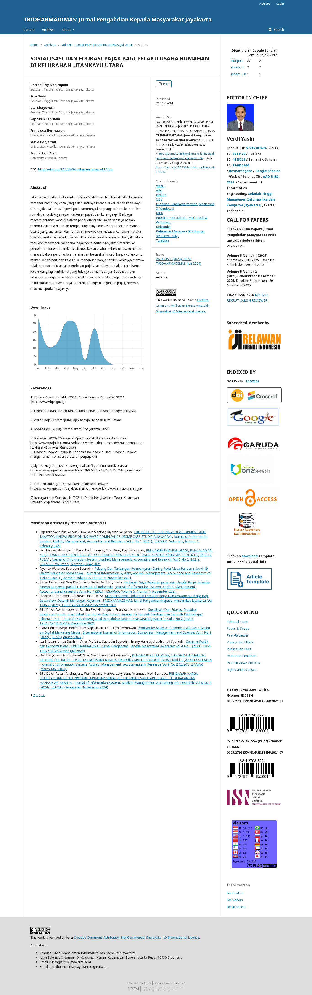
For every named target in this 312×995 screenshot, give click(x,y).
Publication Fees (239, 649)
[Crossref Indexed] (254, 402)
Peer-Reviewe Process (243, 663)
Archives (48, 29)
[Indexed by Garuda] (254, 450)
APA (159, 190)
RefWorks (163, 227)
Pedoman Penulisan (241, 656)
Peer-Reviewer (237, 635)
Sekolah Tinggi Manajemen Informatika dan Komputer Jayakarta (251, 199)
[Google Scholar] (253, 424)
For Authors (235, 900)
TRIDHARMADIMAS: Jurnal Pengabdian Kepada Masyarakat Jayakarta (118, 19)
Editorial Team (237, 621)
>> (43, 695)
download (250, 556)
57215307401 (256, 148)
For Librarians (236, 907)
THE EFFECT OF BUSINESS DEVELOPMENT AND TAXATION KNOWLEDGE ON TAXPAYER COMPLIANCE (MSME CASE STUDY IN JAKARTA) (123, 534)
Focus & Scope (238, 628)
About (67, 29)
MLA (159, 213)
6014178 (239, 153)
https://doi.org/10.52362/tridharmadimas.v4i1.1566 (75, 169)
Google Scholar (267, 171)
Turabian (162, 240)
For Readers (235, 893)
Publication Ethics (240, 642)
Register (265, 3)
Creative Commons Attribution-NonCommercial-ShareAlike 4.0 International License (182, 305)
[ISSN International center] (254, 804)
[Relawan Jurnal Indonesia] (254, 349)
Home (34, 45)
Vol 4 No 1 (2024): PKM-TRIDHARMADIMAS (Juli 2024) (96, 45)
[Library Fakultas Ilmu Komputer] (247, 536)
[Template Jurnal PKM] (249, 589)
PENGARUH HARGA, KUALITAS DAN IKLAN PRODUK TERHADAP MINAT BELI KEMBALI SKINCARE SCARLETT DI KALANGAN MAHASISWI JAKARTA (119, 678)
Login (280, 3)
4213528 (239, 159)
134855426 (241, 165)
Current (29, 29)
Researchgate (240, 171)
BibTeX (161, 195)
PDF (165, 84)
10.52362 (252, 381)
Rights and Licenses (241, 669)
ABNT (160, 185)
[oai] (252, 507)
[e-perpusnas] (250, 481)
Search (278, 29)
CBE (159, 199)
